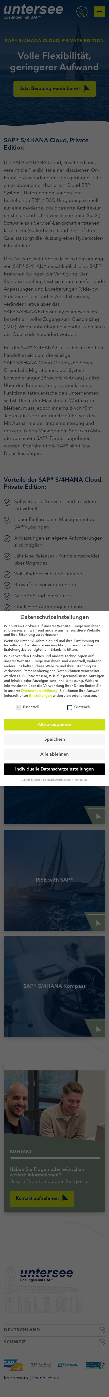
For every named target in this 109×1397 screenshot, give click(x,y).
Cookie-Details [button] (31, 780)
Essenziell (31, 707)
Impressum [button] (80, 780)
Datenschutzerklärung (39, 691)
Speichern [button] (54, 740)
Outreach (82, 707)
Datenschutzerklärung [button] (57, 780)
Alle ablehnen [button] (54, 754)
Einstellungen (40, 695)
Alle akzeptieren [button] (54, 725)
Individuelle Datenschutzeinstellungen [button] (54, 769)
